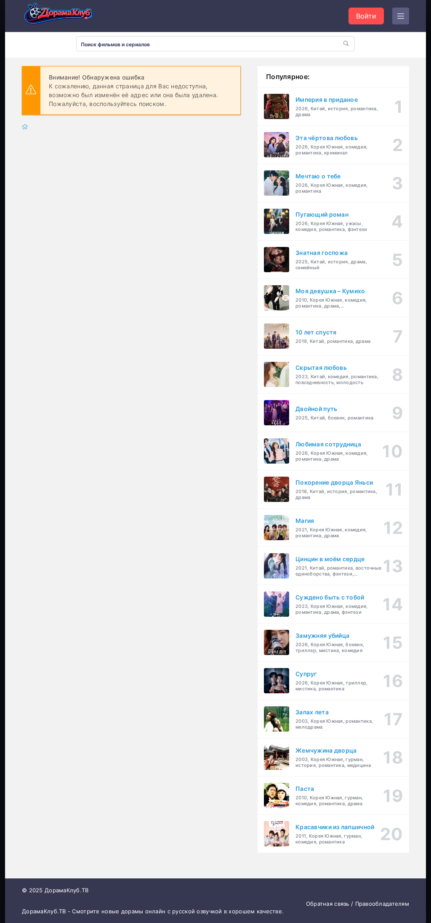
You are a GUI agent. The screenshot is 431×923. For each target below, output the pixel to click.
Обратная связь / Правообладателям (357, 903)
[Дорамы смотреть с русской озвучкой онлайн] (64, 16)
